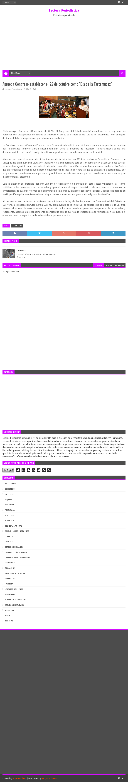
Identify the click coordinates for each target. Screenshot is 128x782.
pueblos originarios (15, 600)
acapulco (9, 521)
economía (10, 563)
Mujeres (8, 500)
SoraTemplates (19, 778)
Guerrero (9, 494)
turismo (9, 621)
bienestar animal (13, 526)
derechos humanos (14, 547)
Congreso (17, 225)
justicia (9, 584)
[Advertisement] (64, 46)
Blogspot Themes (49, 778)
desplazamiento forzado (17, 558)
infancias (10, 579)
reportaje (9, 610)
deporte (9, 542)
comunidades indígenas (17, 531)
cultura (9, 536)
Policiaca (10, 510)
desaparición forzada (16, 552)
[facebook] (119, 2)
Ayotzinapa (10, 484)
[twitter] (122, 2)
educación (10, 568)
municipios (11, 595)
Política (9, 515)
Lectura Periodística (64, 10)
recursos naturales (14, 605)
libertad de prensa (14, 589)
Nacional (9, 505)
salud (7, 616)
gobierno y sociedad (15, 573)
